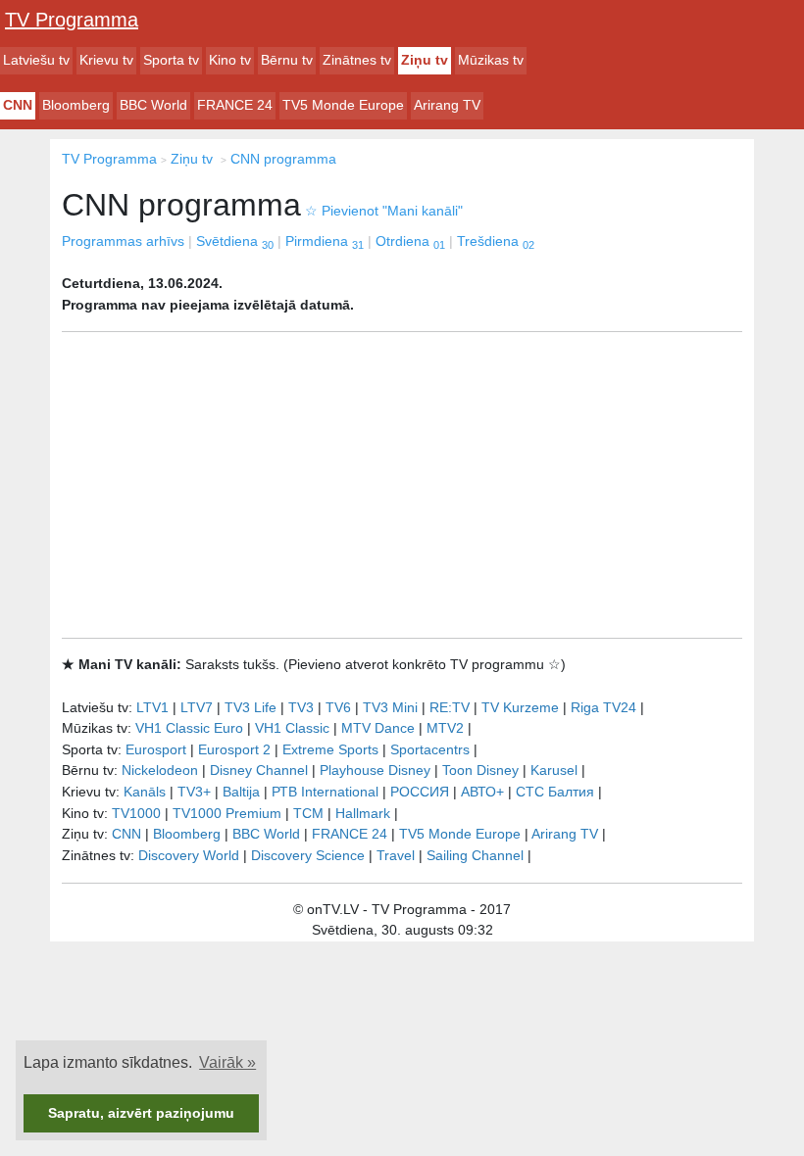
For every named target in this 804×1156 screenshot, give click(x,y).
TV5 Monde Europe (343, 105)
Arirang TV (447, 105)
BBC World (153, 105)
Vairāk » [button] (227, 1062)
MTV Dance (378, 728)
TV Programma (71, 19)
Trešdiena (495, 241)
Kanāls (145, 791)
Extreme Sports (330, 749)
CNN (17, 105)
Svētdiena (235, 241)
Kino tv (230, 60)
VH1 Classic (292, 728)
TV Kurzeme (520, 707)
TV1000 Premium (227, 813)
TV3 (301, 707)
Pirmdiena (324, 241)
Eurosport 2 (234, 749)
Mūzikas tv (491, 60)
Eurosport (156, 749)
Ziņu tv (424, 60)
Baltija (241, 791)
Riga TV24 (603, 707)
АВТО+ (482, 791)
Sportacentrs (430, 749)
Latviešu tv (36, 60)
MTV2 (445, 728)
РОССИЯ (419, 791)
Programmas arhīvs (123, 241)
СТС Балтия (555, 791)
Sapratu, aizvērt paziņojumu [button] (141, 1113)
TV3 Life (250, 707)
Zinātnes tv (357, 60)
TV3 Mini (390, 707)
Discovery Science (308, 855)
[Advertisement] (402, 485)
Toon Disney (480, 770)
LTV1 (152, 707)
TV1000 (136, 813)
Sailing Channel (475, 855)
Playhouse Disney (375, 770)
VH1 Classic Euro (189, 728)
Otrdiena (410, 241)
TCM (308, 813)
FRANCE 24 (235, 105)
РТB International (325, 791)
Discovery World (188, 855)
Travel (396, 855)
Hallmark (362, 813)
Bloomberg (76, 105)
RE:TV (449, 707)
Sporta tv (171, 60)
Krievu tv (106, 60)
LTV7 (196, 707)
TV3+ (194, 791)
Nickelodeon (160, 770)
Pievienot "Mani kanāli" (384, 210)
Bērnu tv (287, 60)
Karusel (554, 770)
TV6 (338, 707)
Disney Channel (259, 770)
